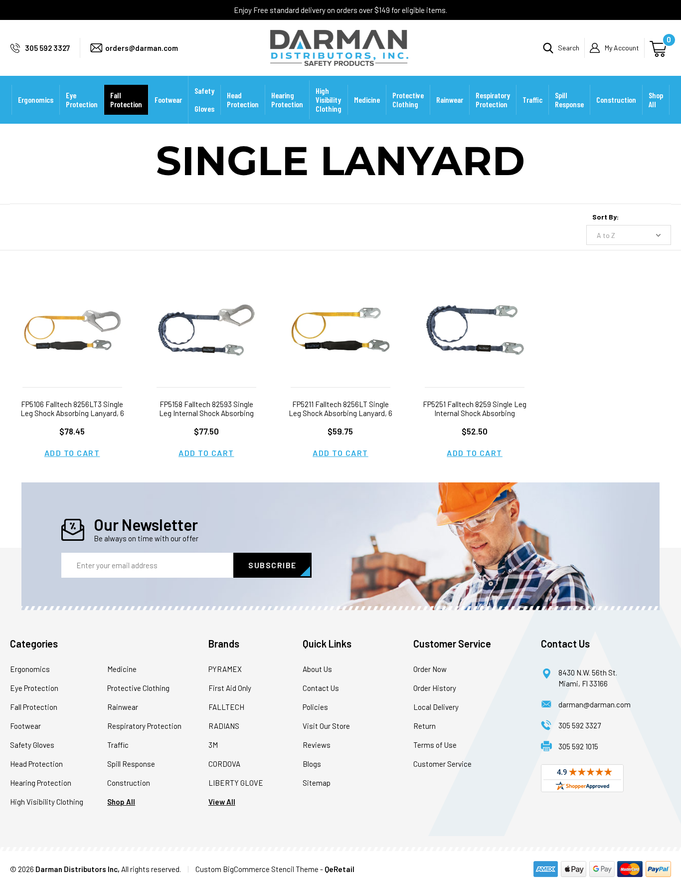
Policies (315, 706)
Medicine (367, 99)
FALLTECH (226, 706)
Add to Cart (72, 452)
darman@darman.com (594, 704)
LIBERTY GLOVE (235, 782)
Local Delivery (436, 706)
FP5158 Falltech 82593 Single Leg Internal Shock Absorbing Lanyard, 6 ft (206, 413)
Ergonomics (35, 99)
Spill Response (569, 99)
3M (213, 744)
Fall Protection (126, 99)
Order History (434, 687)
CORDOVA (224, 763)
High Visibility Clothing (328, 99)
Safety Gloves (204, 99)
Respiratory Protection (493, 99)
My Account (622, 47)
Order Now (430, 669)
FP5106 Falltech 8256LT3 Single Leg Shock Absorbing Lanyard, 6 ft (72, 413)
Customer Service (442, 763)
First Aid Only (229, 687)
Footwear (168, 99)
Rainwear (449, 99)
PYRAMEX (225, 669)
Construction (616, 99)
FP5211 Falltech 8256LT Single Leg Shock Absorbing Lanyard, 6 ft (340, 413)
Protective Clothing (408, 99)
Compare (68, 342)
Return (424, 725)
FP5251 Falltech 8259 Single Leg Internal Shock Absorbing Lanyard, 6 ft (474, 413)
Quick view (72, 317)
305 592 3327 (47, 47)
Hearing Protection (287, 99)
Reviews (317, 744)
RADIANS (223, 725)
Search (568, 47)
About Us (317, 669)
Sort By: (605, 217)
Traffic (532, 99)
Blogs (312, 763)
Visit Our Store (326, 725)
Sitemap (317, 782)
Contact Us (321, 687)
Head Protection (243, 99)
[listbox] (628, 235)
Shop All (656, 99)
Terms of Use (435, 744)
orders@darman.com (141, 47)
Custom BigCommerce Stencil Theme (257, 869)
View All (221, 801)
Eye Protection (82, 99)
